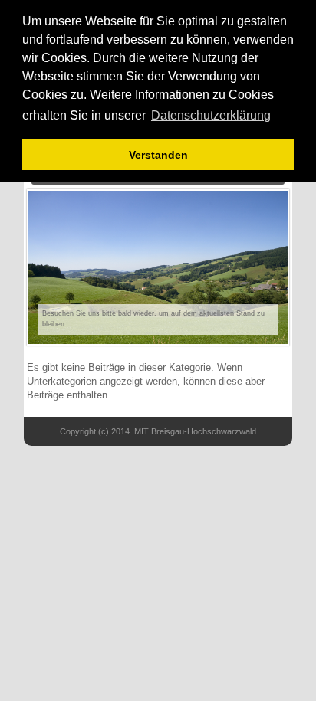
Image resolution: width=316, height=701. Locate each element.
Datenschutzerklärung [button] (211, 115)
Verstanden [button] (158, 155)
